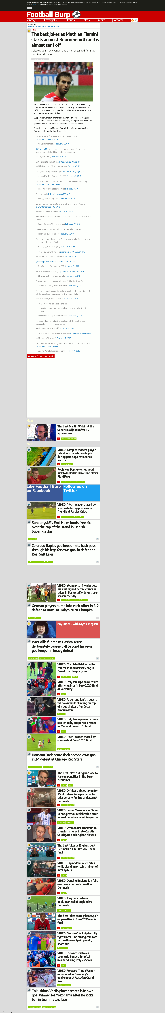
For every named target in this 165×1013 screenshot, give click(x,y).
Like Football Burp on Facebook (44, 489)
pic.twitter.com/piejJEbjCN (74, 171)
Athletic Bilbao (67, 600)
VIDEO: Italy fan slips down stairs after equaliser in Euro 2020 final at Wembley (77, 685)
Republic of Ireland (69, 438)
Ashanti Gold (33, 658)
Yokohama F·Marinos (49, 1007)
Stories (70, 20)
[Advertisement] (120, 51)
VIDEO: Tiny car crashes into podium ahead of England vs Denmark (74, 901)
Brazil (31, 618)
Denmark (64, 805)
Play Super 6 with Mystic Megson (77, 624)
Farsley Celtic (67, 517)
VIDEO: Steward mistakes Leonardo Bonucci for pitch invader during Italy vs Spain (74, 956)
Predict (100, 20)
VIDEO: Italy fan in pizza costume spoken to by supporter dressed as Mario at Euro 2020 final (77, 722)
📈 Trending (32, 24)
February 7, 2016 (62, 144)
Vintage (31, 20)
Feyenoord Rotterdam (77, 482)
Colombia (70, 822)
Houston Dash (47, 767)
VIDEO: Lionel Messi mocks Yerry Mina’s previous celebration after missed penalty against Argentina (77, 813)
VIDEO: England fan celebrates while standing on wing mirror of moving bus (77, 866)
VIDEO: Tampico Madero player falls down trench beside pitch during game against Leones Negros (76, 455)
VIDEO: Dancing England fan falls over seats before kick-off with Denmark (77, 884)
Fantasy (118, 20)
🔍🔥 (134, 20)
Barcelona (65, 482)
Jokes (86, 20)
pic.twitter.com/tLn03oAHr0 (72, 252)
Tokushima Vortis (35, 1007)
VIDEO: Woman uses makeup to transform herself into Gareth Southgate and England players (77, 831)
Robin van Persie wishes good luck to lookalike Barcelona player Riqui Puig (77, 473)
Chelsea (60, 985)
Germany (37, 618)
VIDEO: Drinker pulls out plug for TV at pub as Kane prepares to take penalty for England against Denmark (77, 796)
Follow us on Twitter (75, 489)
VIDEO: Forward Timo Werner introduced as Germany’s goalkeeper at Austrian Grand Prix (76, 976)
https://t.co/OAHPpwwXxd (47, 346)
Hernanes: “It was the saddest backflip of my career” (44, 26)
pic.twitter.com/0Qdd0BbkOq (62, 261)
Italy (63, 694)
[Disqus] (63, 393)
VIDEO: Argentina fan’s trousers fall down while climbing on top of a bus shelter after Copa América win (77, 705)
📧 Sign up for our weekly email (40, 356)
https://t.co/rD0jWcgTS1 (69, 162)
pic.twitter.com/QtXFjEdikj (47, 139)
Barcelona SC (66, 676)
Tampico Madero (67, 464)
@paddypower (42, 261)
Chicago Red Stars (35, 767)
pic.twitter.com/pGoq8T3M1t (72, 271)
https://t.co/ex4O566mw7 (59, 194)
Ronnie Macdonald (48, 101)
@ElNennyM (41, 149)
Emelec (74, 676)
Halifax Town (78, 517)
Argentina (61, 714)
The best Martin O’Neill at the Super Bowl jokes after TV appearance (75, 430)
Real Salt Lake (47, 562)
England (60, 749)
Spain (69, 928)
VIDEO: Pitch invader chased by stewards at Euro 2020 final (76, 738)
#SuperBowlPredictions (80, 333)
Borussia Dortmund (81, 600)
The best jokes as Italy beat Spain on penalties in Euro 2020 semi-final (77, 919)
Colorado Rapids (34, 562)
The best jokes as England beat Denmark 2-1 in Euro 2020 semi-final (77, 849)
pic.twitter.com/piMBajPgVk (48, 207)
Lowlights (50, 20)
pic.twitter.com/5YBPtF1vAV (48, 184)
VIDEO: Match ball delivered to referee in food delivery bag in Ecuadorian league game (76, 667)
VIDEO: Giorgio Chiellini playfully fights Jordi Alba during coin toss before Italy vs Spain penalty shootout (77, 938)
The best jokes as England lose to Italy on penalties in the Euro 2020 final (77, 776)
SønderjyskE (33, 539)
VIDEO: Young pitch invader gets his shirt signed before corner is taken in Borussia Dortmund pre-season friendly (77, 591)
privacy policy (36, 4)
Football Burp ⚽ (54, 14)
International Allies (47, 658)
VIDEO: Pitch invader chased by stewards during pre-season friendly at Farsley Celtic (76, 508)
